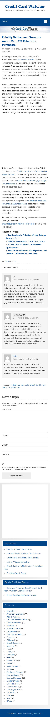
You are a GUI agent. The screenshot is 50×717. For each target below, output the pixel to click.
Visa (8, 698)
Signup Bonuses (14, 678)
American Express (15, 614)
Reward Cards (13, 675)
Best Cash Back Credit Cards (19, 549)
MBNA (9, 663)
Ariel (15, 356)
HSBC (9, 657)
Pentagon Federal (14, 672)
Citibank (10, 640)
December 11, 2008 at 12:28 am (26, 280)
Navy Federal (12, 666)
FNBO (9, 652)
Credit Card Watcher (25, 6)
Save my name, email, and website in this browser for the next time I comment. (24, 469)
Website (5, 455)
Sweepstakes (12, 684)
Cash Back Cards (14, 634)
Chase (9, 637)
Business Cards (13, 628)
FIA (9, 52)
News (9, 669)
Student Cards (13, 681)
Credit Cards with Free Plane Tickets (22, 558)
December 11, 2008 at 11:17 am (26, 318)
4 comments (10, 261)
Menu (5, 21)
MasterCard (12, 660)
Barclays (10, 626)
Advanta (10, 611)
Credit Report (12, 643)
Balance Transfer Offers (17, 620)
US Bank (10, 692)
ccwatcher (28, 49)
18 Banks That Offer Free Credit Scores (24, 553)
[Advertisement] (25, 140)
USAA (9, 695)
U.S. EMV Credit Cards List (18, 562)
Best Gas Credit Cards (16, 573)
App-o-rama (12, 617)
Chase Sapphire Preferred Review (21, 595)
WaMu (9, 701)
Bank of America (14, 623)
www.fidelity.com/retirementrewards (18, 224)
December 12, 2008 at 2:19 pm (25, 359)
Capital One (12, 631)
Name (5, 435)
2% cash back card (26, 60)
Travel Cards (12, 686)
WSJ (19, 191)
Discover (10, 646)
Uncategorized (13, 689)
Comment (7, 409)
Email (5, 445)
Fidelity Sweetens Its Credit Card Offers (26, 241)
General (10, 655)
